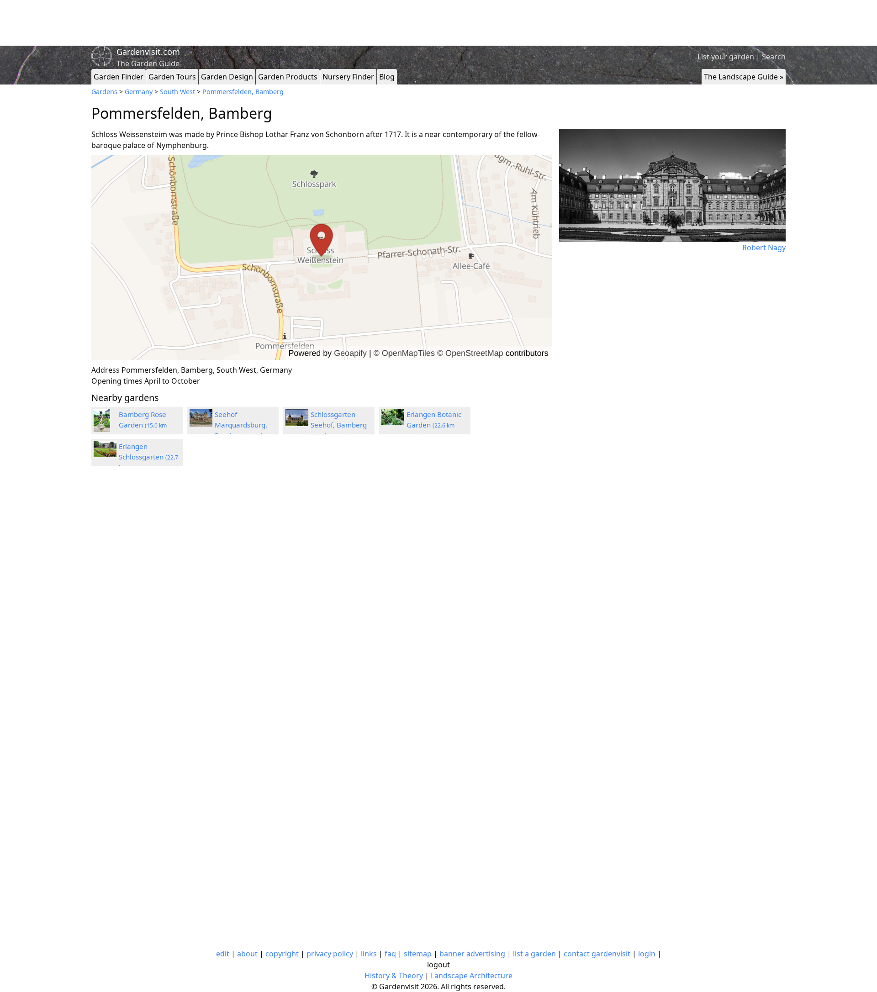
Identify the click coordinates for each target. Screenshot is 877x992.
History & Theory (394, 976)
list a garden (534, 954)
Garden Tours (172, 77)
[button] (321, 257)
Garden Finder (118, 77)
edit (222, 954)
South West (177, 91)
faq (390, 954)
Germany (139, 91)
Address (105, 370)
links (369, 954)
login (646, 954)
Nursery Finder (348, 77)
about (247, 954)
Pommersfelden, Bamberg (243, 91)
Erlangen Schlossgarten (148, 457)
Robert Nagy (764, 248)
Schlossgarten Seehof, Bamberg (339, 425)
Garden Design (227, 77)
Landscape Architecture (471, 976)
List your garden (725, 57)
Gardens (104, 91)
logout (438, 965)
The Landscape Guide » (743, 77)
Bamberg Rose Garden (143, 425)
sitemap (418, 954)
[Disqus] (321, 596)
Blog (387, 77)
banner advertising (472, 954)
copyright (282, 954)
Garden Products (287, 77)
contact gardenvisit (597, 954)
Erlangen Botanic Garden (434, 425)
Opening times (117, 381)
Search (774, 57)
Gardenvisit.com (148, 51)
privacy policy (329, 954)
